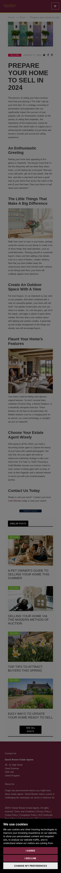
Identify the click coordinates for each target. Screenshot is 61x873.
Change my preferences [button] (30, 865)
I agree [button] (30, 850)
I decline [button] (30, 858)
